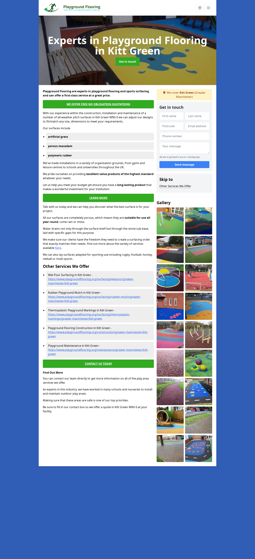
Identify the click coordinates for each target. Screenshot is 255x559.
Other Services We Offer (175, 186)
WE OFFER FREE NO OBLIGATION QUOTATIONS (98, 104)
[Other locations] (199, 7)
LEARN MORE (98, 198)
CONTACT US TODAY (98, 364)
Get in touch (127, 61)
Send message (184, 165)
